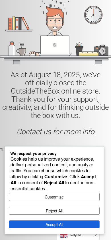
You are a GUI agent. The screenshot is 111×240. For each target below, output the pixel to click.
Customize (54, 197)
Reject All (54, 211)
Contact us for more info (56, 131)
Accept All (54, 224)
